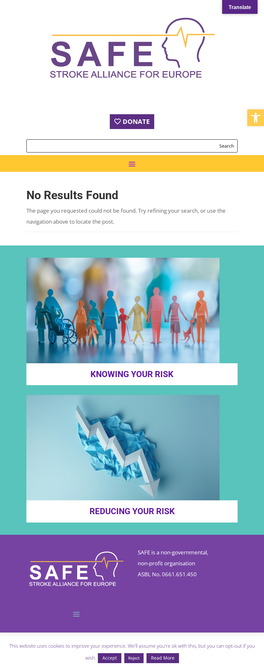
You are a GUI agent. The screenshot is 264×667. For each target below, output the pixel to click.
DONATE (136, 121)
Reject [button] (134, 658)
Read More (162, 658)
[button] (255, 117)
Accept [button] (109, 658)
